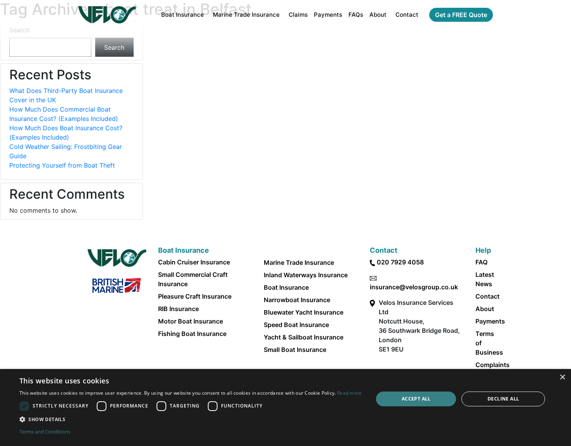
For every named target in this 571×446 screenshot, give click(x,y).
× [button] (562, 377)
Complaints (492, 365)
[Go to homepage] (107, 14)
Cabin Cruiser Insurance (194, 262)
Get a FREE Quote (461, 15)
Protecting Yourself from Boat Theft (62, 165)
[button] (190, 419)
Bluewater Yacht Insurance (303, 312)
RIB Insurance (178, 309)
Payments (328, 14)
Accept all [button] (416, 398)
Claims (298, 14)
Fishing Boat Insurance (192, 334)
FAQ (481, 262)
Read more (349, 393)
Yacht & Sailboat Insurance (303, 337)
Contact (406, 14)
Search (19, 30)
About (377, 14)
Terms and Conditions (44, 431)
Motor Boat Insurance (190, 321)
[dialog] (285, 407)
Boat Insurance (182, 14)
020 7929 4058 (400, 262)
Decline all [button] (503, 398)
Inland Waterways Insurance (306, 275)
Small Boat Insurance (295, 349)
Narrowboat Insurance (297, 300)
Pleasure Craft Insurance (195, 296)
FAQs (355, 14)
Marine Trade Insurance (246, 14)
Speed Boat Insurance (296, 325)
